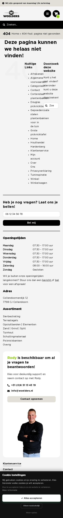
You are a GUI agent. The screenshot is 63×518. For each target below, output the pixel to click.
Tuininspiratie (38, 175)
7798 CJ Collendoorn (15, 302)
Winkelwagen (38, 183)
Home (15, 34)
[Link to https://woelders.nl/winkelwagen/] (56, 13)
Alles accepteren (31, 498)
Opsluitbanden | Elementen (19, 324)
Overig (7, 345)
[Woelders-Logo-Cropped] (11, 11)
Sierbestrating (11, 316)
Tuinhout (8, 332)
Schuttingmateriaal (14, 336)
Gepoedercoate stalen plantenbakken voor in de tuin (39, 118)
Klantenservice (39, 151)
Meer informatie (9, 490)
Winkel (34, 179)
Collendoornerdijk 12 (15, 298)
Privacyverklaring (40, 171)
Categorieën (37, 86)
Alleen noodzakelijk (31, 505)
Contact (35, 90)
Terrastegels (10, 320)
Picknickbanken (12, 341)
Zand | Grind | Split (14, 328)
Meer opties (31, 512)
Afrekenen (37, 74)
